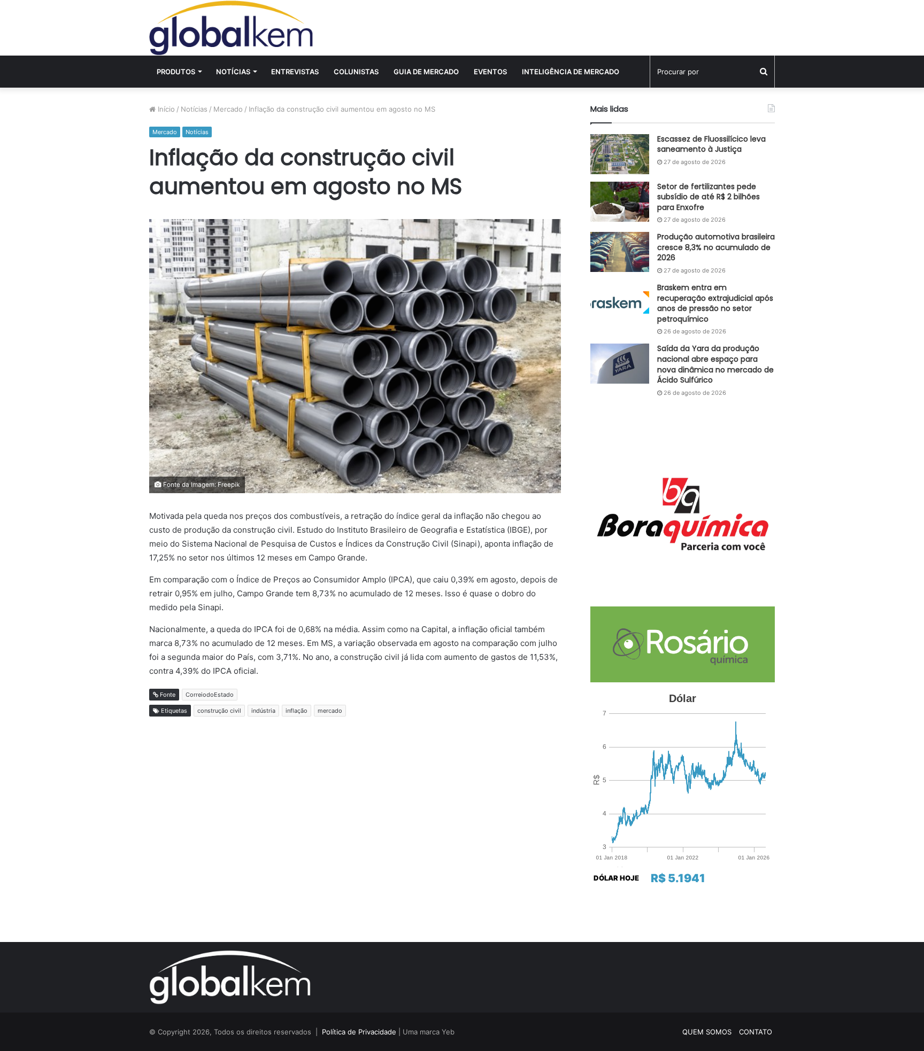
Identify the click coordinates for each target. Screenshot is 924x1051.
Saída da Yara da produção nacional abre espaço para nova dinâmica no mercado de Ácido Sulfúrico (715, 364)
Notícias (233, 71)
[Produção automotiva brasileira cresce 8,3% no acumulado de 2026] (619, 252)
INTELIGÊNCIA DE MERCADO (570, 71)
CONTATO (755, 1031)
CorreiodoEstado (210, 694)
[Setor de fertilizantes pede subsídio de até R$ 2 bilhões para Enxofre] (619, 202)
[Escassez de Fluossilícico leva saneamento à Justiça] (619, 154)
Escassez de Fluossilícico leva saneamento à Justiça (711, 144)
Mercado (228, 109)
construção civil (219, 710)
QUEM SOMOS (707, 1031)
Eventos (490, 71)
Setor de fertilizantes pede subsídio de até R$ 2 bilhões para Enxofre (708, 197)
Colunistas (356, 71)
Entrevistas (295, 71)
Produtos (176, 71)
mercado (330, 710)
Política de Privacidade (359, 1031)
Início (165, 109)
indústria (263, 710)
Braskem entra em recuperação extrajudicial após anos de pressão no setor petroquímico (715, 303)
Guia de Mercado (426, 71)
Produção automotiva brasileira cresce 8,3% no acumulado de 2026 (716, 247)
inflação (296, 710)
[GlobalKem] (231, 28)
